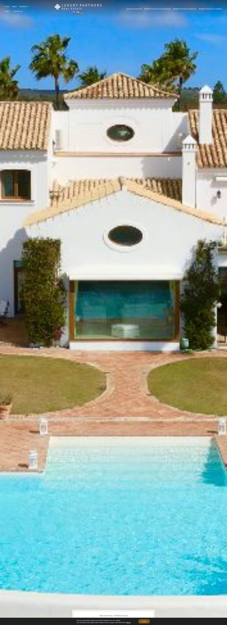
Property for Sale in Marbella (210, 9)
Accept (144, 621)
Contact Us (18, 11)
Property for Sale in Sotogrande (157, 9)
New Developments (134, 9)
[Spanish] (78, 11)
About (14, 6)
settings (128, 622)
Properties (23, 6)
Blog (7, 11)
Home (7, 6)
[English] (74, 11)
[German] (82, 11)
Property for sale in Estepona (184, 9)
